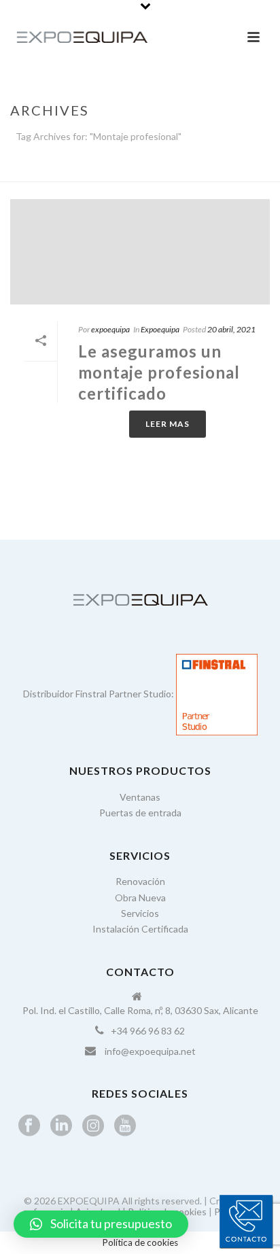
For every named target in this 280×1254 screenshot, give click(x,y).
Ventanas (140, 797)
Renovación (140, 881)
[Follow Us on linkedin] (61, 1126)
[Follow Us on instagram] (93, 1126)
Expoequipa (160, 329)
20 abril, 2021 (231, 329)
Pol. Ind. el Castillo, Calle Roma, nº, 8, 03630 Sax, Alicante (140, 1010)
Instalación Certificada (140, 929)
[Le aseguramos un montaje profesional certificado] (140, 251)
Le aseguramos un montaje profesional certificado (159, 372)
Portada (87, 172)
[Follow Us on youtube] (125, 1126)
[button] (101, 1224)
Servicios (140, 913)
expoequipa (110, 329)
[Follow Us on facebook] (29, 1126)
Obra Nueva (140, 897)
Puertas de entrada (140, 812)
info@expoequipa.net (150, 1051)
